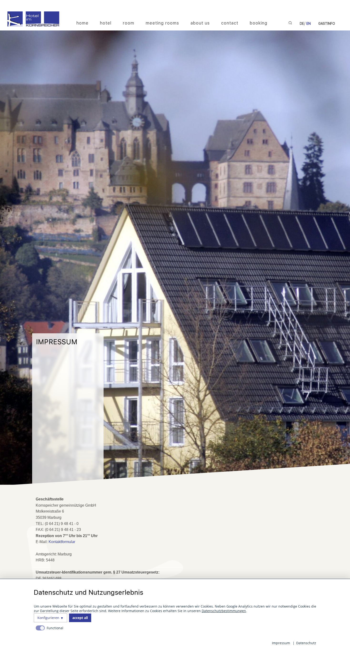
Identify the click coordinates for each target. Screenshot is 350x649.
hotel (105, 22)
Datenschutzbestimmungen (224, 611)
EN (308, 23)
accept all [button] (80, 617)
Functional (55, 628)
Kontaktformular (62, 542)
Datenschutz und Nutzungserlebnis (88, 592)
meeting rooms (162, 22)
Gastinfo (326, 23)
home (82, 22)
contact (229, 22)
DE (302, 23)
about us (200, 22)
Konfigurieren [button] (48, 617)
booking (258, 22)
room (128, 22)
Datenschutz (306, 643)
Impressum (281, 643)
